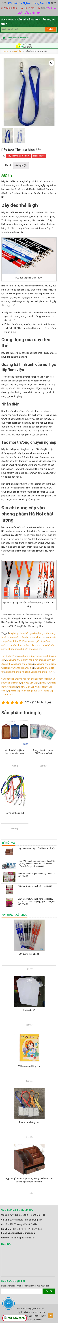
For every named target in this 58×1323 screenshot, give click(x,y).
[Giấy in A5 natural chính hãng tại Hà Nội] (9, 889)
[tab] (8, 165)
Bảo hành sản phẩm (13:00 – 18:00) (30, 1316)
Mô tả (8, 165)
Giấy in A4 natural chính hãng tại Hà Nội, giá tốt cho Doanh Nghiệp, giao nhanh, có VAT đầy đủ (36, 901)
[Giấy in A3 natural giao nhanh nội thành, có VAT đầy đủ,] (9, 877)
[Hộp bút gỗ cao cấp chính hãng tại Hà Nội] (9, 852)
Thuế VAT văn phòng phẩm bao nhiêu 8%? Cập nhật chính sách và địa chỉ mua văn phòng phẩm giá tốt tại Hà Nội (36, 863)
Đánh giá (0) (21, 165)
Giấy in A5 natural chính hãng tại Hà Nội (35, 886)
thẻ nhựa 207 (39, 156)
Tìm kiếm (51, 29)
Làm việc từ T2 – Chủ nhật (30, 1319)
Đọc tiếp (14, 766)
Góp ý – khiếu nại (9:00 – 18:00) (31, 1312)
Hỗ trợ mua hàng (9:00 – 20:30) (30, 1308)
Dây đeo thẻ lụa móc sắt (18, 156)
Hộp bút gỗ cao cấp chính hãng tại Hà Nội (36, 848)
